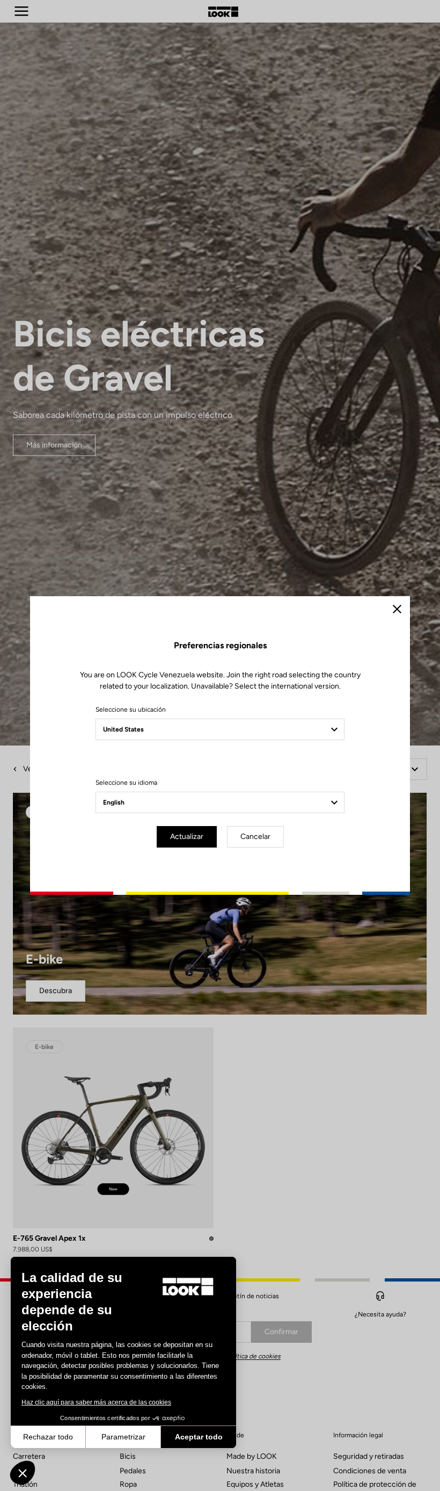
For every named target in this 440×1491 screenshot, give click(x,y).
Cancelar (255, 836)
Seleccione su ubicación (131, 709)
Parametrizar (123, 1436)
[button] (22, 1473)
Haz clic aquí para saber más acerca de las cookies (96, 1402)
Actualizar (186, 836)
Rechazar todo (48, 1436)
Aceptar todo (199, 1436)
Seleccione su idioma (126, 782)
